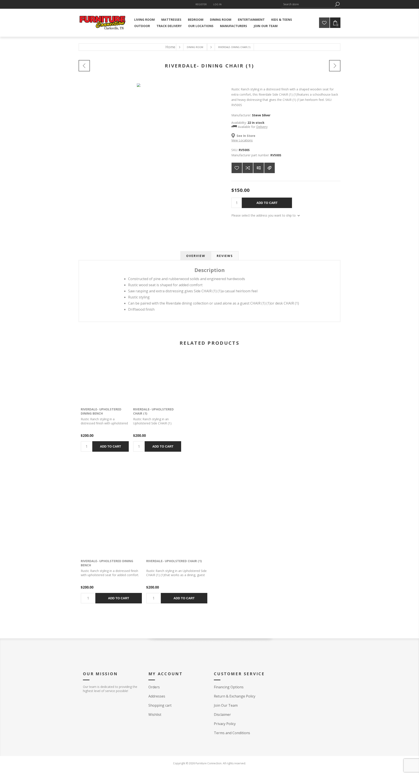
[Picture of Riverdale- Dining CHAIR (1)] (138, 82)
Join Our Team (226, 705)
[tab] (195, 255)
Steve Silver (261, 115)
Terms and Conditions (232, 732)
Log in (217, 4)
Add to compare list (247, 168)
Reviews (225, 256)
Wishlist (154, 714)
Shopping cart (160, 705)
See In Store (246, 136)
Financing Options (229, 687)
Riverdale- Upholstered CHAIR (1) (153, 411)
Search (337, 4)
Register (201, 4)
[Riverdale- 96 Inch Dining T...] (84, 65)
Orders (154, 687)
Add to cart (267, 203)
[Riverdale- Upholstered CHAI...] (334, 65)
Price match (269, 168)
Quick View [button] (98, 379)
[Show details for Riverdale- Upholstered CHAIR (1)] (157, 379)
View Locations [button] (242, 140)
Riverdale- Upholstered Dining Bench (101, 411)
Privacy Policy (225, 723)
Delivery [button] (262, 127)
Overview (195, 256)
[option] (111, 548)
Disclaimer (222, 714)
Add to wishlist (237, 168)
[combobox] (308, 4)
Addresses (156, 696)
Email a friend (258, 168)
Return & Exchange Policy (234, 696)
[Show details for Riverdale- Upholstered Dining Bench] (105, 379)
